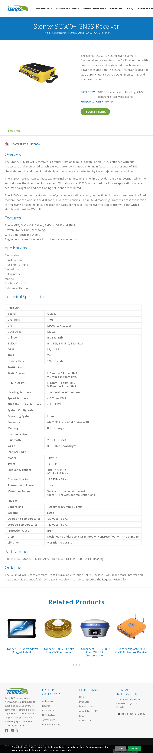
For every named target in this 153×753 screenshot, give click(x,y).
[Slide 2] (76, 665)
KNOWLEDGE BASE (94, 8)
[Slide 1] (73, 665)
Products (43, 8)
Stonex (72, 32)
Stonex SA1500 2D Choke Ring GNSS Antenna (58, 650)
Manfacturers (87, 706)
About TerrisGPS (88, 711)
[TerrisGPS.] (17, 8)
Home (46, 32)
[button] (22, 628)
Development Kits (52, 724)
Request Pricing (95, 111)
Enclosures (48, 710)
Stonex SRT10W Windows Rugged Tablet (22, 650)
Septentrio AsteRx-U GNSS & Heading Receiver (131, 650)
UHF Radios (48, 715)
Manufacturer (66, 8)
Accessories (48, 720)
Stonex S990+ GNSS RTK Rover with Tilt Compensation (95, 652)
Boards (46, 705)
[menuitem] (44, 8)
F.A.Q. (130, 8)
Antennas (47, 701)
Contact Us (85, 720)
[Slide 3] (79, 665)
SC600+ (35, 144)
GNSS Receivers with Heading (117, 92)
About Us (116, 8)
